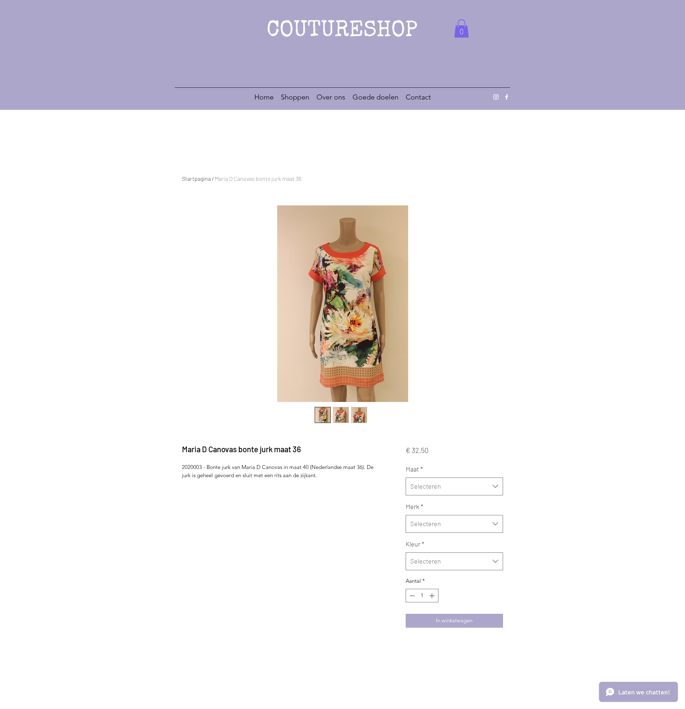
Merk (414, 506)
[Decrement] (411, 595)
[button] (461, 28)
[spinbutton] (422, 595)
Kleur (415, 544)
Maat (414, 469)
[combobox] (454, 486)
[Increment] (432, 595)
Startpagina (196, 178)
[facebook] (506, 97)
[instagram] (495, 97)
